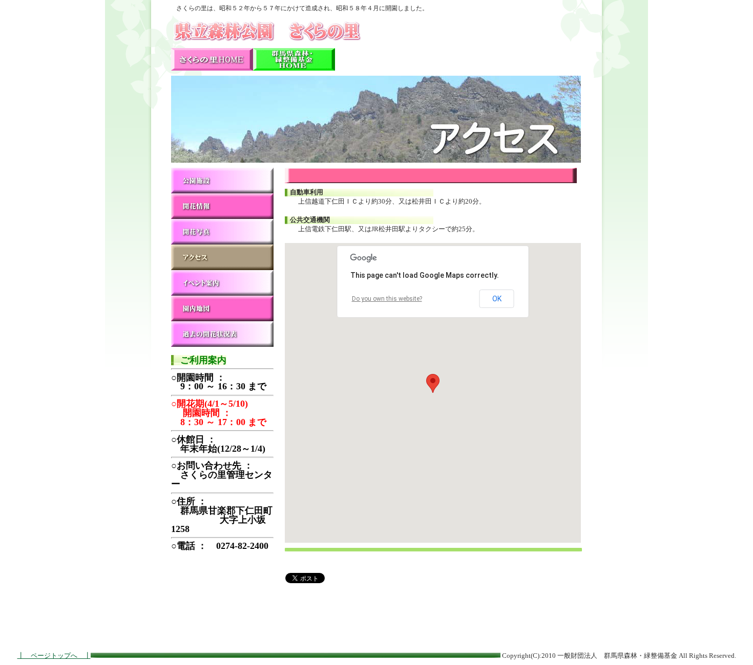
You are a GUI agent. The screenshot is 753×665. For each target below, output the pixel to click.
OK (496, 299)
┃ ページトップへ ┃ (54, 655)
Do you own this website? (387, 298)
